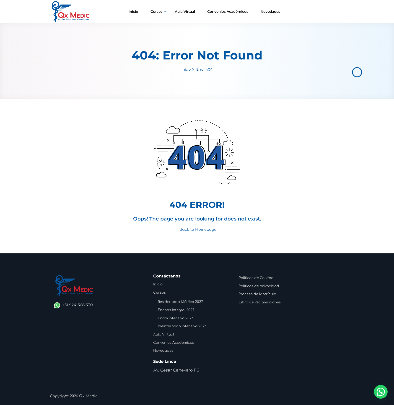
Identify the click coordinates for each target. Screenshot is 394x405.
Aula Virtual (185, 11)
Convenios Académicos (227, 11)
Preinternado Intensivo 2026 (182, 326)
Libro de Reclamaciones (260, 302)
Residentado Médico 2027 (180, 302)
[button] (381, 392)
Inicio (133, 11)
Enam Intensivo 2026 (176, 318)
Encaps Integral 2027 (176, 310)
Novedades (270, 11)
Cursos (156, 11)
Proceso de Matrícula (257, 294)
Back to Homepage (198, 230)
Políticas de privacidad (259, 286)
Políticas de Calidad (256, 278)
